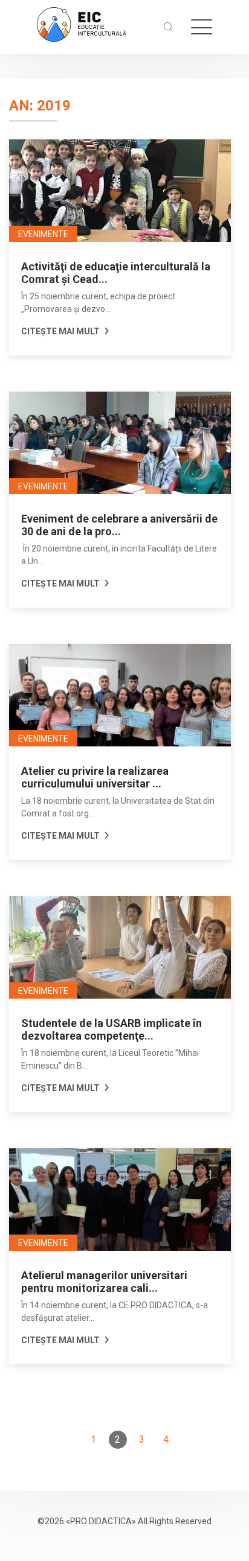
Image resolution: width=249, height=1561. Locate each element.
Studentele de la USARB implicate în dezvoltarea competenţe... (111, 1029)
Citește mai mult (61, 331)
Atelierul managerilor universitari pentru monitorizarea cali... (104, 1281)
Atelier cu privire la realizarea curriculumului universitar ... (95, 777)
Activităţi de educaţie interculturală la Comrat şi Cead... (115, 272)
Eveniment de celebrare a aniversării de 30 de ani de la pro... (119, 525)
